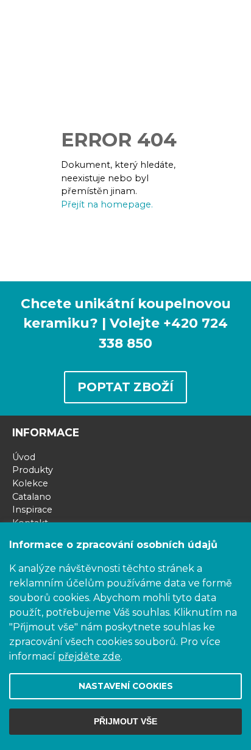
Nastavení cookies (126, 686)
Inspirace (32, 509)
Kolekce (30, 483)
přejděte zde (89, 656)
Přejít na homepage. (107, 204)
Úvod (23, 457)
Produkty (32, 469)
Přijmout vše (125, 721)
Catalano (31, 496)
